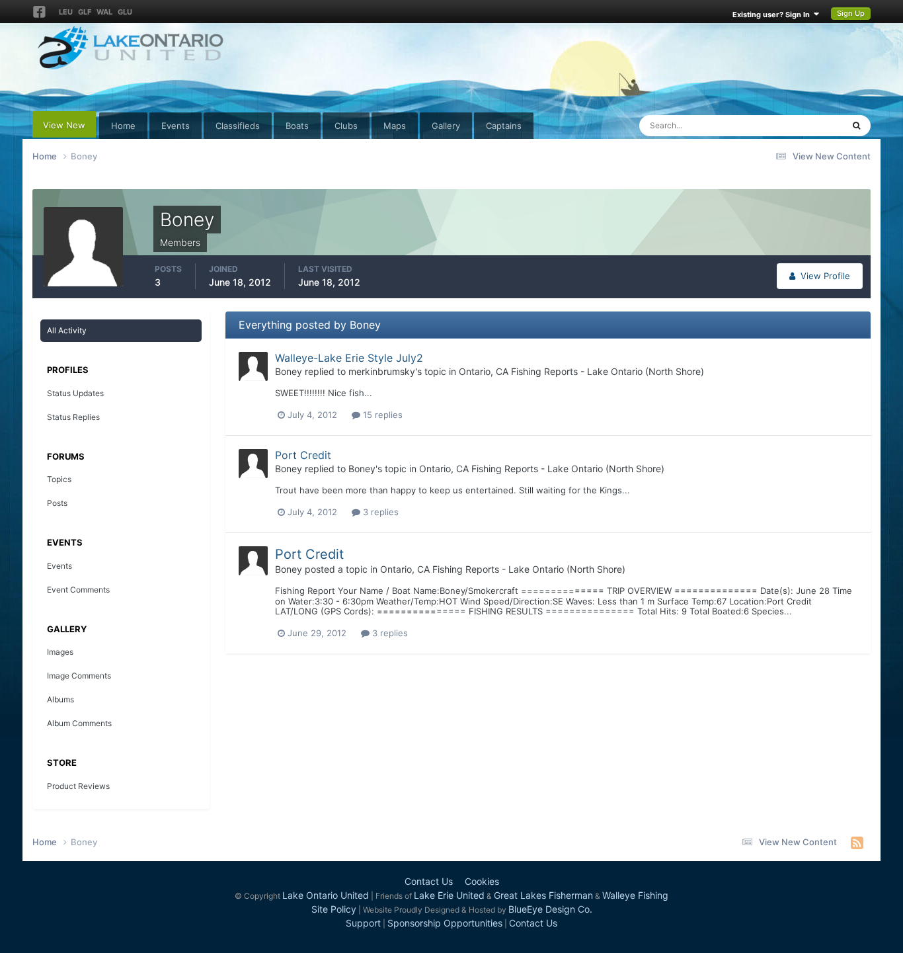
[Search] (856, 125)
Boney (288, 371)
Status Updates (795, 125)
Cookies (482, 881)
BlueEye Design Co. (550, 909)
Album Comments (79, 723)
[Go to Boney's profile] (253, 366)
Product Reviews (78, 786)
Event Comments (78, 590)
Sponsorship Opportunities (444, 923)
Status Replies (73, 417)
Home (123, 125)
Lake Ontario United (325, 895)
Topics (59, 479)
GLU (125, 12)
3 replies (379, 512)
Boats (297, 125)
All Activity (67, 330)
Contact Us (429, 881)
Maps (394, 125)
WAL (104, 12)
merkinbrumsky (381, 371)
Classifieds (238, 125)
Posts (57, 503)
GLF (84, 12)
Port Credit (303, 455)
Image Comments (79, 676)
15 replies (381, 414)
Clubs (346, 125)
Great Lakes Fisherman (543, 895)
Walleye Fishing (635, 895)
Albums (60, 699)
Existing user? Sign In (773, 14)
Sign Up (851, 13)
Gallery (446, 125)
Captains (504, 125)
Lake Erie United (449, 895)
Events (175, 125)
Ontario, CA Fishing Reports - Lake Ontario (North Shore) (581, 371)
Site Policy (333, 909)
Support (363, 923)
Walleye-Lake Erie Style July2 (349, 357)
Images (60, 652)
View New (64, 125)
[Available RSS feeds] (857, 842)
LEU (66, 12)
